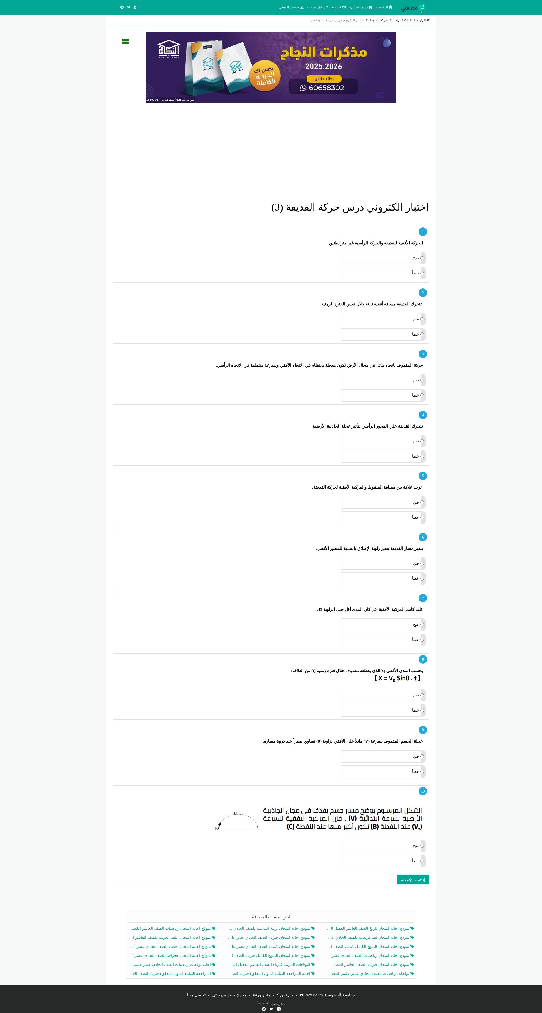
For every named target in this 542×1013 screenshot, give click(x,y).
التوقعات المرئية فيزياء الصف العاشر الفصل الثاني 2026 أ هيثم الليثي (269, 964)
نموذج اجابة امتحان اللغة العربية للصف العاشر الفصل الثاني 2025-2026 (170, 937)
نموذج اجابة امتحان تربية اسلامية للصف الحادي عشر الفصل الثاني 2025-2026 (269, 928)
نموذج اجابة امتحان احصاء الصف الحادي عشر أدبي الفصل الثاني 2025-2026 (170, 946)
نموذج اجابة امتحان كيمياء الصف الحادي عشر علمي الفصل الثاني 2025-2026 (269, 946)
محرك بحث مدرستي (229, 995)
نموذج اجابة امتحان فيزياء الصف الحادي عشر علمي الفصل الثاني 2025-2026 (269, 937)
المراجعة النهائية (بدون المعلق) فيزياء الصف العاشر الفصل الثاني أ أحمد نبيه (170, 974)
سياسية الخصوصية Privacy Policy (327, 995)
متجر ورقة (261, 995)
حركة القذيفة (379, 20)
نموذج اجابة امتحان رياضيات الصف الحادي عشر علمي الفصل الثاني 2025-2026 (368, 955)
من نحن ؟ (285, 995)
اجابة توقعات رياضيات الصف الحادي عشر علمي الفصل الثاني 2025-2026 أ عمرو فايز (170, 964)
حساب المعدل (289, 7)
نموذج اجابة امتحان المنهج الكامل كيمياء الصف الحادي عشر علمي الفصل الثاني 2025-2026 (368, 946)
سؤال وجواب (316, 7)
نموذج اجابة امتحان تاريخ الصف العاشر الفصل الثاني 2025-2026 (368, 928)
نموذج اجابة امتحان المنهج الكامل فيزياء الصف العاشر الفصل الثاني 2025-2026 (269, 955)
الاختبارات (401, 20)
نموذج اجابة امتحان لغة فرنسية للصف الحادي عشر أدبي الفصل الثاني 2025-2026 (368, 937)
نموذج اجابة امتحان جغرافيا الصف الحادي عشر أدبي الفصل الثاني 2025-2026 (170, 955)
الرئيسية (382, 7)
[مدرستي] (415, 7)
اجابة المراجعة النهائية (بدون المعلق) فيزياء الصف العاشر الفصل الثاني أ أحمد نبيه (269, 974)
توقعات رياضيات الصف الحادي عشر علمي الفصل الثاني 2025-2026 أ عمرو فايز (368, 974)
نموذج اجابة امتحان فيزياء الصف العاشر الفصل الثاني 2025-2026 (368, 964)
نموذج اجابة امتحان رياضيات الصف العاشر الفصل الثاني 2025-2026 (170, 928)
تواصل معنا (196, 995)
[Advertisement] (271, 147)
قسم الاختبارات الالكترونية (350, 7)
